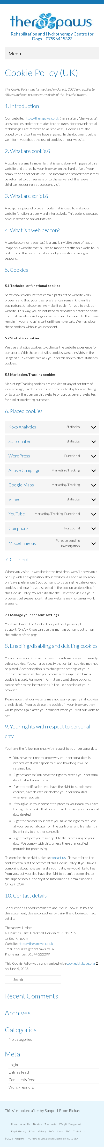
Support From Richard (63, 1110)
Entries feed (18, 1072)
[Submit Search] (8, 979)
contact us (58, 857)
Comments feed (21, 1079)
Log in (13, 1064)
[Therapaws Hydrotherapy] (52, 21)
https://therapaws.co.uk (41, 118)
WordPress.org (21, 1087)
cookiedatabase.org (81, 963)
